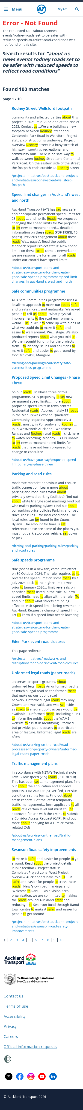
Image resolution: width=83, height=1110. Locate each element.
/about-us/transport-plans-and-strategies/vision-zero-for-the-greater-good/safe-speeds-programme (41, 627)
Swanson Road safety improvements (44, 849)
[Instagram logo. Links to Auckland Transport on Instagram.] (31, 1076)
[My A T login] (62, 9)
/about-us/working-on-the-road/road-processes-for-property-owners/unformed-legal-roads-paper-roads (44, 749)
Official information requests (30, 1046)
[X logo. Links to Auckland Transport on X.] (9, 1076)
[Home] (41, 9)
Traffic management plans (35, 763)
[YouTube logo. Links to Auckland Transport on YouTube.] (42, 1076)
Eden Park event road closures (38, 641)
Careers (11, 1036)
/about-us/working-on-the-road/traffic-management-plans (41, 837)
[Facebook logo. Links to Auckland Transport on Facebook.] (20, 1076)
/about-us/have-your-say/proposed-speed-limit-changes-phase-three (44, 461)
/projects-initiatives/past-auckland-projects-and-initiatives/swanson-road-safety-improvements (45, 926)
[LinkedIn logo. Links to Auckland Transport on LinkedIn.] (53, 1076)
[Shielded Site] (7, 1059)
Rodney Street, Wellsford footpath (42, 108)
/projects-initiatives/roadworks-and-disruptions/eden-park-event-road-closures (45, 660)
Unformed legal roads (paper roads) (43, 672)
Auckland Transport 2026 (27, 1096)
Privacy (10, 1026)
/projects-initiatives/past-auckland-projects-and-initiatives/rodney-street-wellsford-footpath (45, 180)
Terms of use (16, 1006)
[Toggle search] (77, 9)
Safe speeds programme (33, 560)
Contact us (13, 996)
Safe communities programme (38, 291)
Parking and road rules (32, 473)
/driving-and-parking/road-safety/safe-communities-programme (41, 365)
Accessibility (15, 1016)
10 (61, 940)
